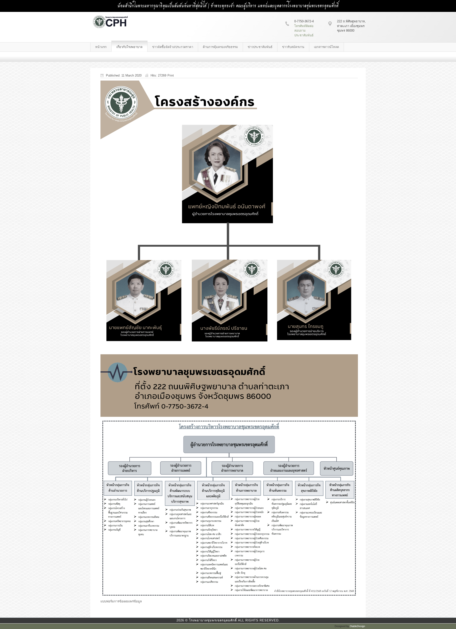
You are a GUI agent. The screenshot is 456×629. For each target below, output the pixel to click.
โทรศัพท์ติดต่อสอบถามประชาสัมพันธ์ (304, 30)
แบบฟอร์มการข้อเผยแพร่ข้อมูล (121, 601)
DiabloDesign (357, 626)
